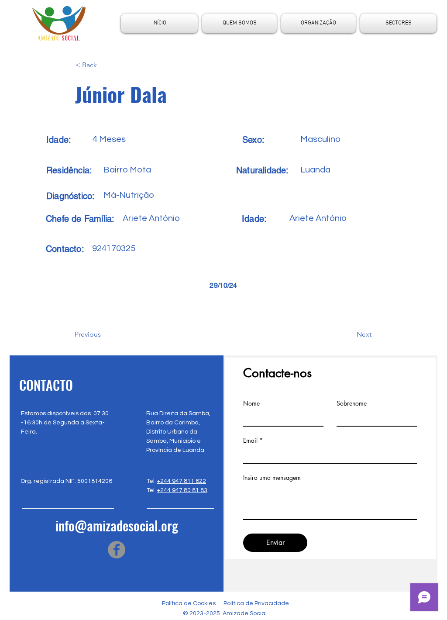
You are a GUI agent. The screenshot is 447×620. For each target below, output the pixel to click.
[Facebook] (116, 549)
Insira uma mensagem (272, 478)
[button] (104, 65)
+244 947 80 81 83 (182, 490)
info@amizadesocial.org (116, 525)
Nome (251, 403)
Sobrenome (352, 403)
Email (250, 440)
